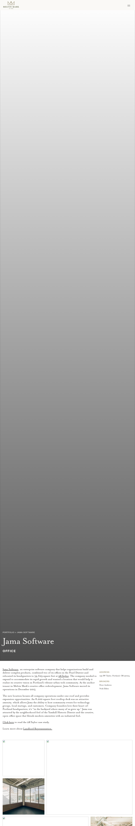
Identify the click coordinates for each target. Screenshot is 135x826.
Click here (8, 722)
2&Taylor (63, 676)
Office (9, 650)
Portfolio (8, 632)
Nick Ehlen (104, 688)
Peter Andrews (105, 685)
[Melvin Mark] (11, 5)
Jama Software (10, 669)
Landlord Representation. (37, 728)
